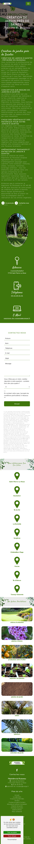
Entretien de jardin (17, 808)
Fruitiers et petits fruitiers (17, 802)
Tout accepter (12, 832)
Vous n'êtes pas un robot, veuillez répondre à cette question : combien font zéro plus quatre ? (16, 381)
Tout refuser (12, 836)
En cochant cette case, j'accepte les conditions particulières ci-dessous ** (16, 395)
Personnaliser (12, 839)
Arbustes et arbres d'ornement (17, 804)
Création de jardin (17, 806)
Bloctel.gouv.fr (17, 449)
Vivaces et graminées (17, 799)
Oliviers (17, 800)
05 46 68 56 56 (17, 296)
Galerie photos (17, 809)
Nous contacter (17, 811)
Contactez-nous (24, 203)
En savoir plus (9, 203)
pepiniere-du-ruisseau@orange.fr (17, 318)
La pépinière (17, 797)
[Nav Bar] (28, 3)
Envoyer (17, 404)
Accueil (17, 795)
